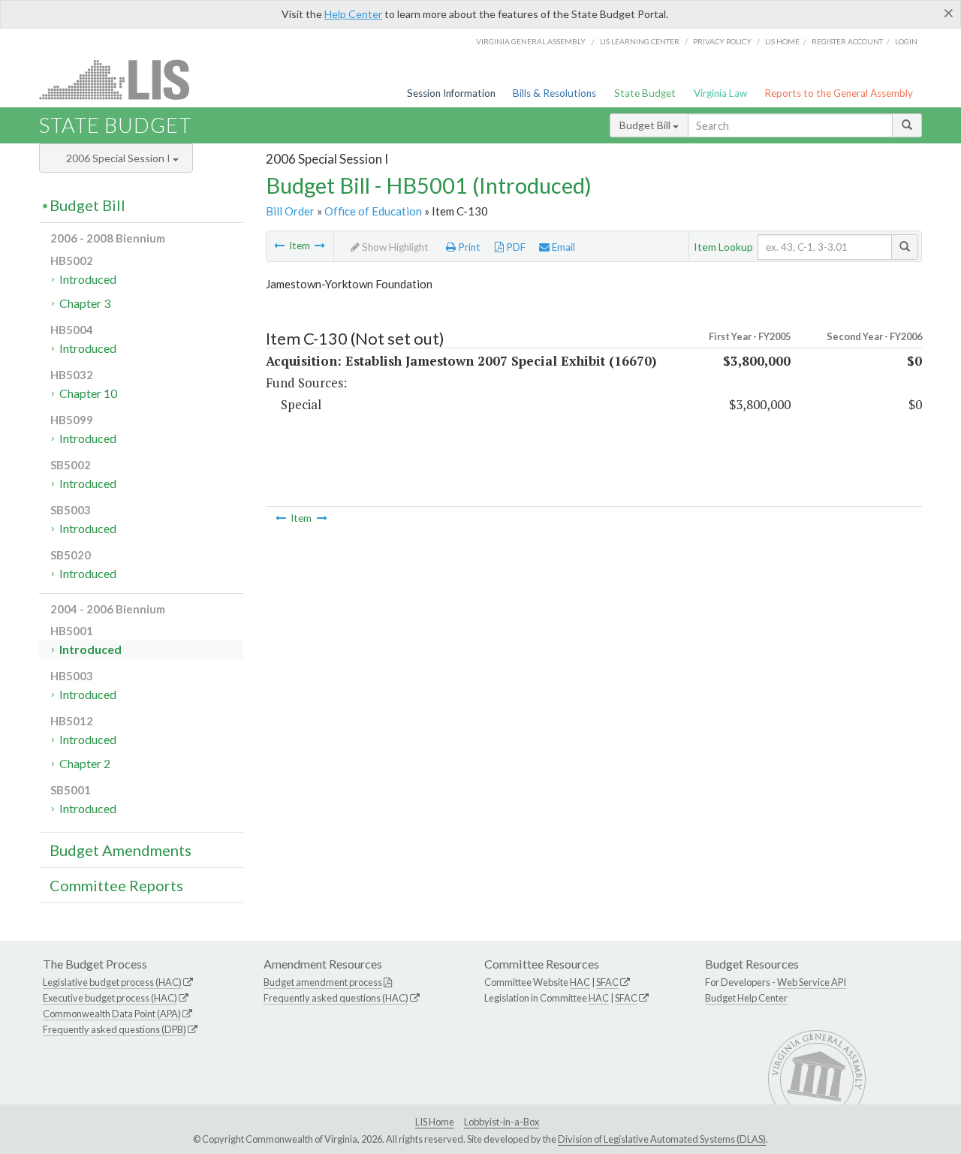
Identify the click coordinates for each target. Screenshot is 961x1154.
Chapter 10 (88, 393)
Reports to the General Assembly (838, 93)
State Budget (645, 93)
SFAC (607, 982)
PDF (515, 247)
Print (468, 247)
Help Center (353, 14)
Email (562, 247)
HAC (580, 982)
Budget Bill (646, 125)
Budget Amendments (120, 850)
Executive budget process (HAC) (110, 998)
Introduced (87, 279)
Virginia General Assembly (531, 41)
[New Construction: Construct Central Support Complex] (279, 246)
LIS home (782, 41)
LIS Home (434, 1122)
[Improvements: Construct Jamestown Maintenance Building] (320, 246)
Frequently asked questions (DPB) (114, 1029)
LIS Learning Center (639, 41)
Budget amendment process (323, 982)
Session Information (451, 93)
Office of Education (373, 211)
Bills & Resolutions (554, 93)
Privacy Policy (722, 41)
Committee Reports (116, 885)
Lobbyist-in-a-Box (501, 1122)
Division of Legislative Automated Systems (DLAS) (662, 1139)
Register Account (847, 41)
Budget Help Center (746, 998)
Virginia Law (720, 93)
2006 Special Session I (119, 158)
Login (906, 41)
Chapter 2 (84, 763)
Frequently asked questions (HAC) (336, 998)
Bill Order (290, 211)
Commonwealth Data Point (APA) (112, 1014)
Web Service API (811, 982)
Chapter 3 (84, 303)
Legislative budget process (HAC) (112, 982)
